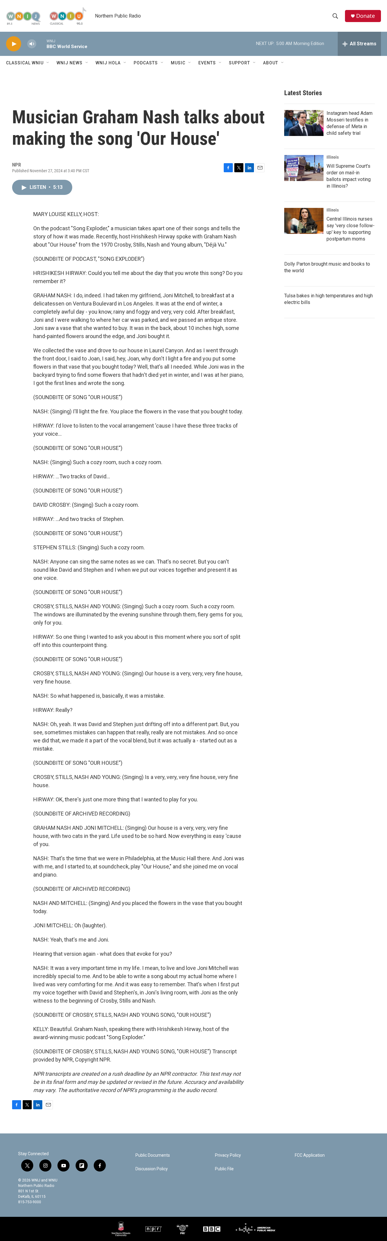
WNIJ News (70, 62)
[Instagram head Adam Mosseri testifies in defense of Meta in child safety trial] (304, 123)
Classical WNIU (25, 62)
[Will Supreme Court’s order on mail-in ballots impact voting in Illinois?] (304, 168)
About (270, 62)
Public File (224, 1169)
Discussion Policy (151, 1169)
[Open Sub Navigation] (48, 62)
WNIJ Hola (108, 62)
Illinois (333, 157)
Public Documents (152, 1155)
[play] (13, 43)
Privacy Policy (228, 1155)
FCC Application (310, 1155)
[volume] (32, 44)
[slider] (41, 43)
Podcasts (146, 62)
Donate (365, 16)
